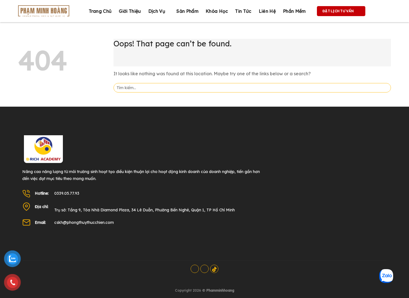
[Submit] (385, 87)
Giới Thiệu (130, 11)
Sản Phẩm (187, 11)
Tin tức (243, 11)
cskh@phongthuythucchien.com (84, 222)
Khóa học (217, 11)
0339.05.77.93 (66, 193)
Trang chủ (100, 11)
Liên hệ (267, 11)
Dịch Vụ (156, 11)
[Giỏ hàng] (375, 11)
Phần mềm (294, 11)
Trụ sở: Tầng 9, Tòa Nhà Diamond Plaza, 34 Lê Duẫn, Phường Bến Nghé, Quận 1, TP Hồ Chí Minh (144, 209)
